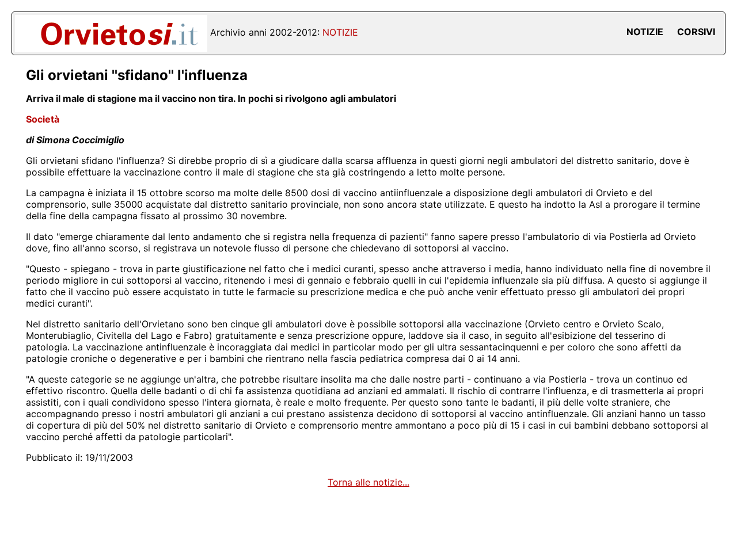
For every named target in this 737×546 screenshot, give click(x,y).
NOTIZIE (644, 31)
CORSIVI (696, 31)
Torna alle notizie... (368, 482)
